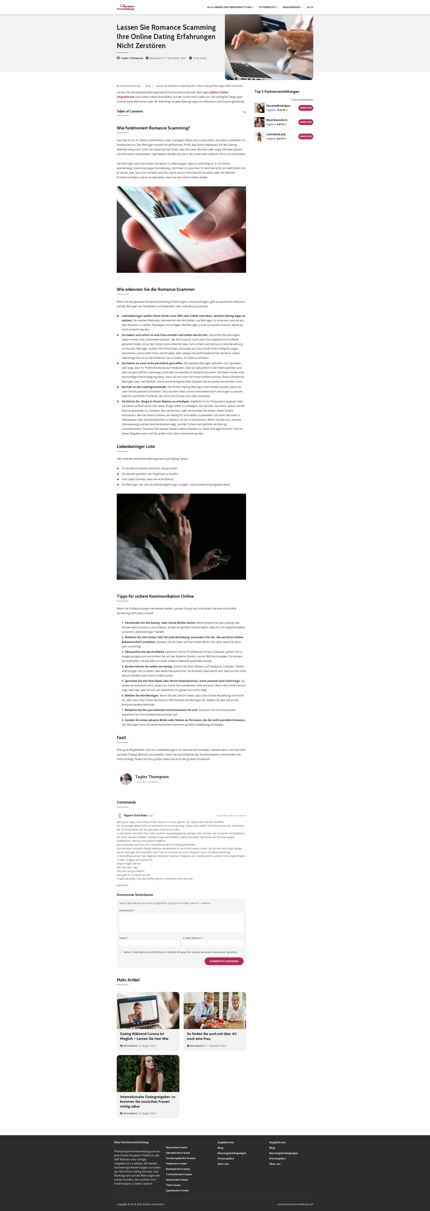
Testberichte (267, 7)
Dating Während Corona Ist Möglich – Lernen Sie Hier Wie (144, 1036)
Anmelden (306, 108)
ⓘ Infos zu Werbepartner (302, 100)
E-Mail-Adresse (193, 938)
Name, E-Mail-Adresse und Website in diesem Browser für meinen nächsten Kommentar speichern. (180, 952)
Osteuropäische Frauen (180, 1158)
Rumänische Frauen (178, 1168)
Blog (310, 7)
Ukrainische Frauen (178, 1152)
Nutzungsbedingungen (232, 1153)
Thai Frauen (173, 1185)
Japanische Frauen (177, 1190)
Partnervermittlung (130, 85)
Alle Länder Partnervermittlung (229, 7)
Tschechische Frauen (179, 1174)
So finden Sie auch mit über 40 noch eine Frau (212, 1036)
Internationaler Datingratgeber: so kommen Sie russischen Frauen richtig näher (147, 1102)
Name (123, 938)
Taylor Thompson (132, 58)
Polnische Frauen (176, 1163)
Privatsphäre (226, 1158)
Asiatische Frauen (177, 1179)
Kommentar (127, 910)
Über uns (223, 1163)
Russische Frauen (176, 1147)
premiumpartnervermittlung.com (295, 1204)
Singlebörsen (291, 7)
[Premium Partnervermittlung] (126, 7)
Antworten (122, 885)
